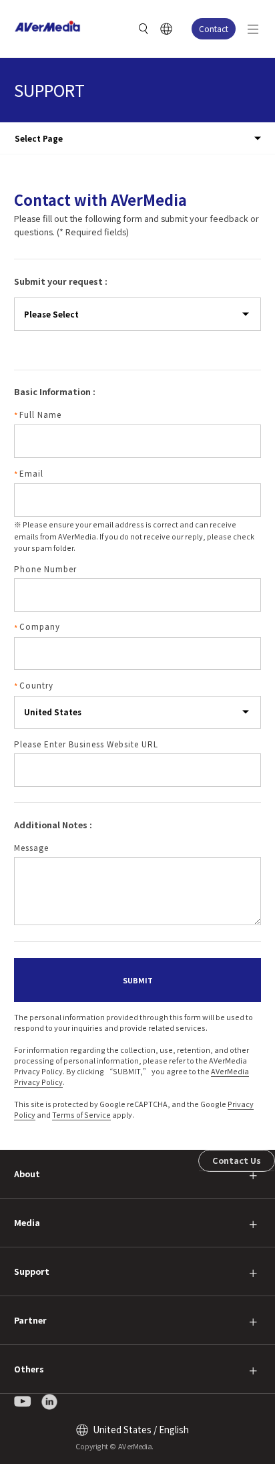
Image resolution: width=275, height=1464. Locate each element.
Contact (213, 28)
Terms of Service (81, 1114)
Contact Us (236, 1160)
